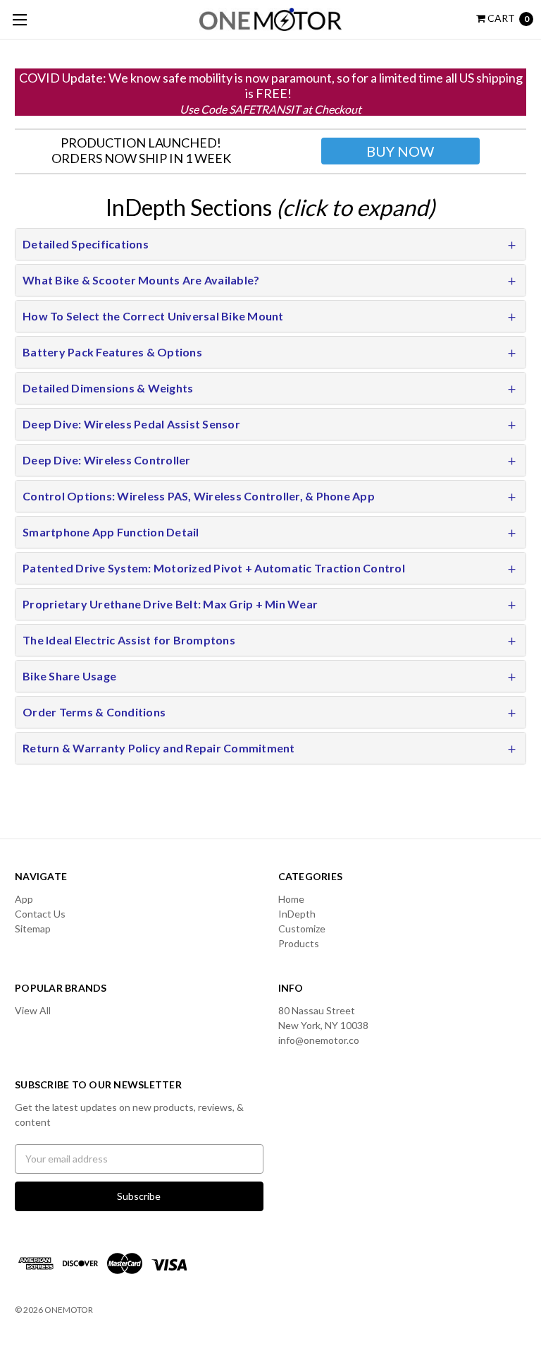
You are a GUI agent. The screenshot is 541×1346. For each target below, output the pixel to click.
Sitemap (33, 929)
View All (33, 1010)
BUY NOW (400, 151)
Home (291, 899)
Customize (301, 929)
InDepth (297, 914)
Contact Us (40, 914)
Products (298, 943)
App (24, 899)
